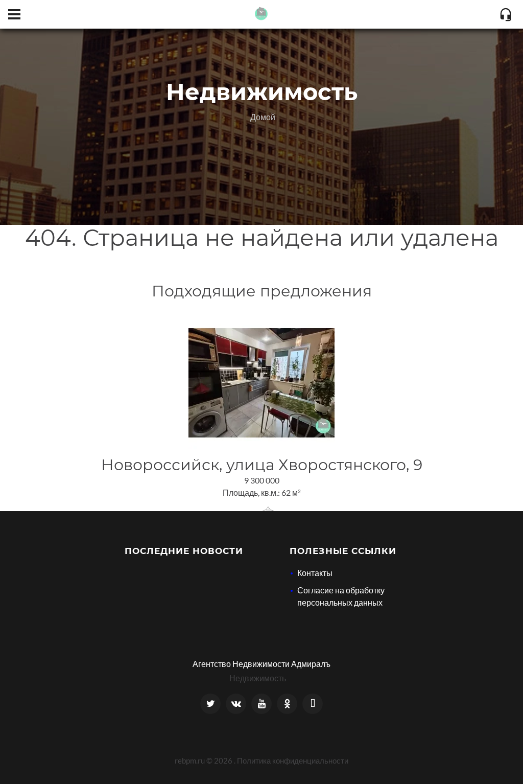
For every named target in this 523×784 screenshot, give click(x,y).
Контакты (314, 573)
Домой (262, 117)
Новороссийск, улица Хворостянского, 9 (261, 464)
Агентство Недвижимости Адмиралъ (261, 663)
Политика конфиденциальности (292, 760)
